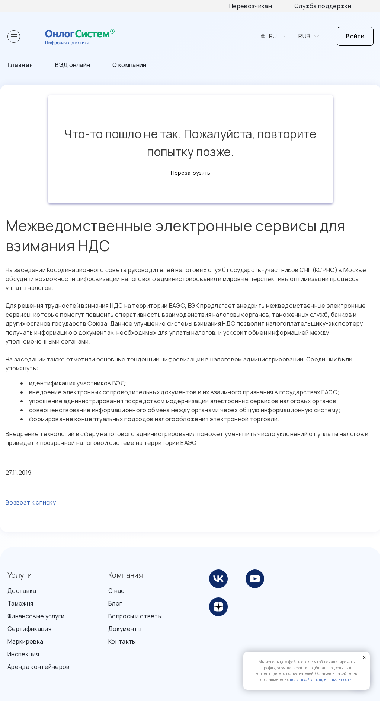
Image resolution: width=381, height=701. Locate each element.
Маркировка (25, 641)
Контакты (122, 641)
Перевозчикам (250, 6)
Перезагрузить (190, 172)
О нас (116, 591)
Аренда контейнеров (38, 667)
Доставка (21, 591)
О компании (129, 65)
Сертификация (29, 629)
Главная (20, 65)
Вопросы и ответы (135, 616)
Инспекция (23, 654)
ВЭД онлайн (72, 65)
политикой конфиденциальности (321, 679)
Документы (124, 629)
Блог (115, 603)
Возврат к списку (31, 502)
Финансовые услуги (35, 616)
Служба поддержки (322, 6)
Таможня (20, 603)
